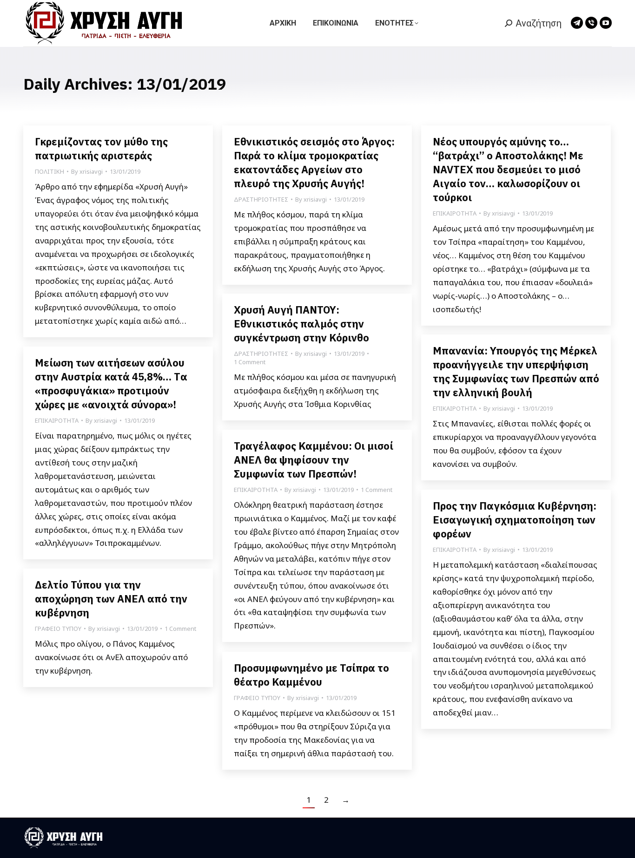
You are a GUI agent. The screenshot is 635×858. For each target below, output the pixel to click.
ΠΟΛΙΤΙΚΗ (49, 171)
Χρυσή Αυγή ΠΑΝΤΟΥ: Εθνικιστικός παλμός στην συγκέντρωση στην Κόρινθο (301, 323)
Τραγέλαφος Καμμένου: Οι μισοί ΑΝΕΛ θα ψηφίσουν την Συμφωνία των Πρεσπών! (313, 459)
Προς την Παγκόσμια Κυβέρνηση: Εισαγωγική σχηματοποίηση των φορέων (514, 519)
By (87, 171)
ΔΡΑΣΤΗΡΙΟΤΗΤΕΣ (261, 199)
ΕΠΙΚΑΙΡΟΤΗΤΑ (454, 213)
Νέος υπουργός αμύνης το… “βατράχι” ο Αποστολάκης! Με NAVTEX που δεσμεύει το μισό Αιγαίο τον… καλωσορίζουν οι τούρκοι (508, 169)
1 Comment (249, 362)
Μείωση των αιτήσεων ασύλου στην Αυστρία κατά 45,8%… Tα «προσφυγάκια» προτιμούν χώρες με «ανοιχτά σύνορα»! (111, 383)
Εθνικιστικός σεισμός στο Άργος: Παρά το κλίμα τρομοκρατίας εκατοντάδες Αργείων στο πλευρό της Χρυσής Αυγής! (314, 162)
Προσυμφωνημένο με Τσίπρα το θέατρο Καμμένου (311, 674)
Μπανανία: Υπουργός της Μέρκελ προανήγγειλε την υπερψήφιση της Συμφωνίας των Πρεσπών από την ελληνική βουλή (516, 371)
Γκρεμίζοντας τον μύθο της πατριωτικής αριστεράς (101, 148)
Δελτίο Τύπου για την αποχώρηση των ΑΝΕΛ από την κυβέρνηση (111, 598)
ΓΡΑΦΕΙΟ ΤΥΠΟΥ (58, 628)
